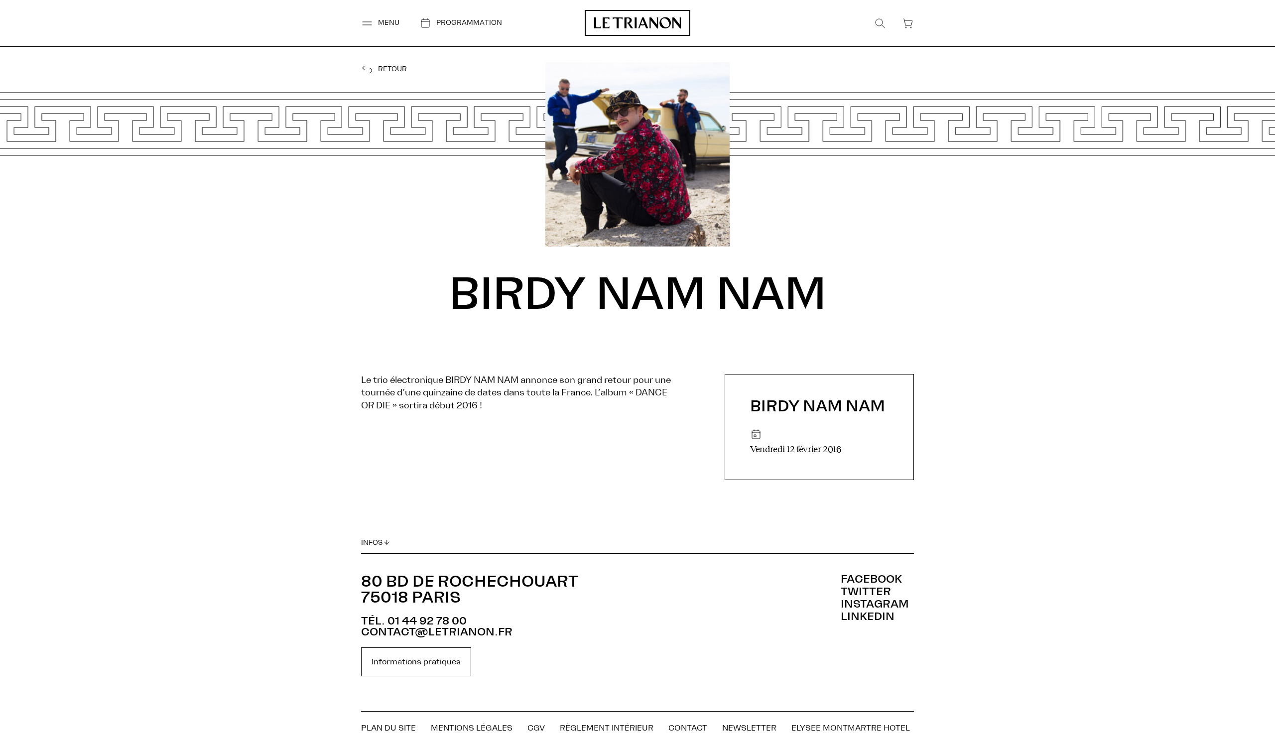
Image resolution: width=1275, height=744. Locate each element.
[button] (380, 23)
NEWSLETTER (749, 728)
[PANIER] (908, 23)
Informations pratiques (416, 662)
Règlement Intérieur (606, 728)
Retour (392, 69)
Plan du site (388, 728)
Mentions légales (471, 728)
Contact (687, 728)
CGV (536, 728)
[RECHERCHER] (880, 23)
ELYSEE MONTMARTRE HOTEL (850, 728)
